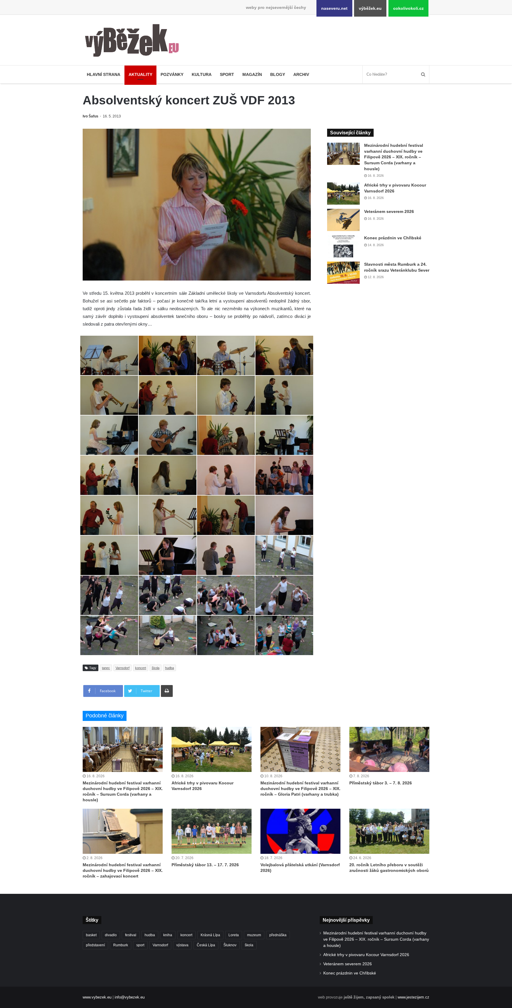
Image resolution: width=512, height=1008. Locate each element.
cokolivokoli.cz (408, 8)
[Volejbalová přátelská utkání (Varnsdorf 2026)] (300, 831)
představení (95, 945)
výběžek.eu (370, 8)
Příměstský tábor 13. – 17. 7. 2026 (205, 864)
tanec (106, 668)
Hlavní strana (103, 74)
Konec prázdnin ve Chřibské (392, 237)
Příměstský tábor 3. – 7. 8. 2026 (380, 783)
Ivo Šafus (90, 116)
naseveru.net (334, 8)
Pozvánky (172, 74)
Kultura (202, 74)
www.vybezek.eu (97, 997)
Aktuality (140, 74)
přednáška (278, 935)
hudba (169, 668)
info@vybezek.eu (130, 997)
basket (91, 935)
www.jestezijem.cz (413, 997)
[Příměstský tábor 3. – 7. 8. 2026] (389, 749)
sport (140, 945)
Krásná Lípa (210, 935)
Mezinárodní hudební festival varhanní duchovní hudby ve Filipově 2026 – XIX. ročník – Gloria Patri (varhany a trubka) (300, 789)
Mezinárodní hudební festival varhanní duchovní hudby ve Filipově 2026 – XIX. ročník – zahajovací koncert (123, 870)
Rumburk (120, 945)
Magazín (252, 74)
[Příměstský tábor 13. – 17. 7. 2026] (212, 831)
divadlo (111, 935)
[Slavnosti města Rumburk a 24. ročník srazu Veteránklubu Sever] (343, 273)
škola (155, 668)
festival (130, 935)
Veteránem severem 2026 (389, 211)
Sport (227, 74)
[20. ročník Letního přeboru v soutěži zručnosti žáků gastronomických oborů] (389, 831)
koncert (140, 668)
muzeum (254, 935)
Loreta (233, 935)
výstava (182, 945)
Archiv (301, 74)
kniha (167, 935)
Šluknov (229, 945)
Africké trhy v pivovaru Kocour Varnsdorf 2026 (366, 955)
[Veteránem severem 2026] (343, 220)
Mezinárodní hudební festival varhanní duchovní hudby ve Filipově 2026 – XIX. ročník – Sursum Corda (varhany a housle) (393, 157)
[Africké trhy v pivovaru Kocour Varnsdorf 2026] (343, 193)
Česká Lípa (206, 945)
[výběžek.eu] (134, 41)
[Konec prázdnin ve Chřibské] (343, 246)
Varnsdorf (122, 668)
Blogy (277, 74)
